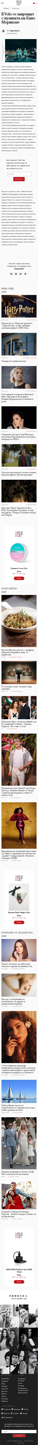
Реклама (21, 1386)
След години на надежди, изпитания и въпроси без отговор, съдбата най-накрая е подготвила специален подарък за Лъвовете (18, 1069)
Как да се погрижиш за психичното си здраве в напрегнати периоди (13, 1001)
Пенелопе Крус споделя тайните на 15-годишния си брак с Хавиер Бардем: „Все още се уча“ (18, 724)
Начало (6, 8)
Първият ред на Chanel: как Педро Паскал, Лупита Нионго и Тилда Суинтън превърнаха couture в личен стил (18, 792)
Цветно (4, 1394)
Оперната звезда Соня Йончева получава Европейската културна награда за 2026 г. (18, 437)
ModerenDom (22, 1393)
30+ (2, 729)
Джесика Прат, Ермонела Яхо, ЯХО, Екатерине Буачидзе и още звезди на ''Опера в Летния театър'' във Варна (18, 511)
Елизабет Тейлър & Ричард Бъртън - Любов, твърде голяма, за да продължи (18, 1214)
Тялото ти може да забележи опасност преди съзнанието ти (16, 965)
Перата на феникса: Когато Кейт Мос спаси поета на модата (17, 1173)
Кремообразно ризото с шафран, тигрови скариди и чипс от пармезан (17, 652)
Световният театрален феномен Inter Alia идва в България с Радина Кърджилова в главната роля (17, 398)
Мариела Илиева (16, 657)
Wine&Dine (5, 1379)
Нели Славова (15, 1176)
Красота (4, 797)
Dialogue (4, 1386)
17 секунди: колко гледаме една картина (16, 687)
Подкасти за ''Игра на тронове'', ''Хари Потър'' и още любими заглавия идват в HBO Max (17, 325)
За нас (20, 1383)
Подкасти (4, 1381)
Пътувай (4, 1399)
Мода (3, 1176)
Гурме (3, 657)
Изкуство (15, 8)
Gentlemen (5, 1112)
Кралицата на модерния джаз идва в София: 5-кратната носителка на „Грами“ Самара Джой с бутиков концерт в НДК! (18, 855)
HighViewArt (15, 30)
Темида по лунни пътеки (13, 361)
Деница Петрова (31, 358)
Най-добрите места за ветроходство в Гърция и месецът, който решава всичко (18, 1107)
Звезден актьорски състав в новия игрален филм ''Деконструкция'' (18, 473)
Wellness (4, 969)
